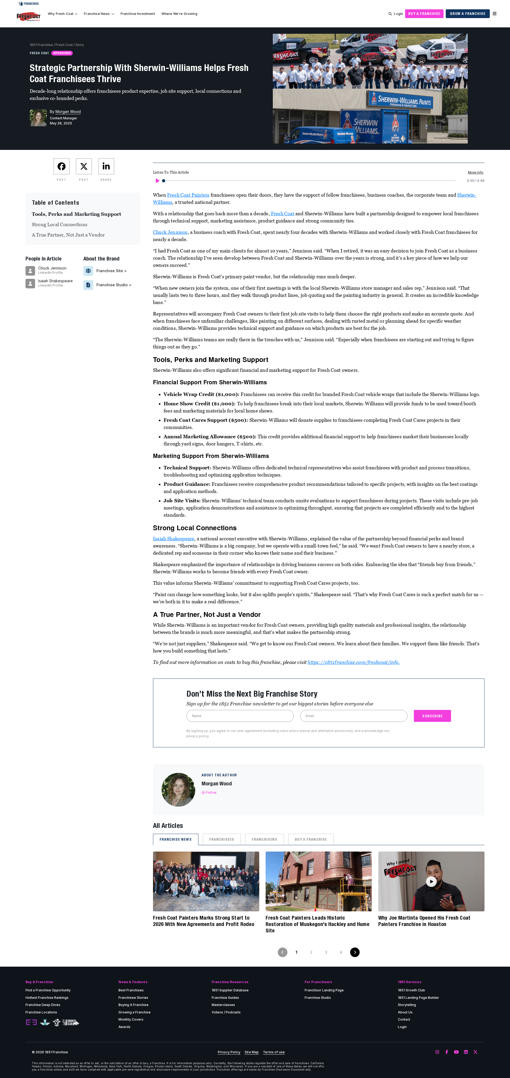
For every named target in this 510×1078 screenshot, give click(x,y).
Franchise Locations (41, 1012)
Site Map (252, 1052)
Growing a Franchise (134, 1012)
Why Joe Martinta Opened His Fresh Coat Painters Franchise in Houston (424, 921)
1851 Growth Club (411, 990)
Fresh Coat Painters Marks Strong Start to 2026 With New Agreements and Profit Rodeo (203, 921)
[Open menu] (494, 13)
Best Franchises (131, 990)
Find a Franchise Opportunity (48, 990)
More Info (475, 172)
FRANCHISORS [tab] (264, 839)
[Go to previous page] (282, 952)
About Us (405, 1012)
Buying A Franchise (133, 1005)
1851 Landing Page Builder (418, 998)
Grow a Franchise (468, 13)
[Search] (390, 13)
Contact (404, 1019)
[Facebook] (446, 1052)
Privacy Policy (229, 1052)
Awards (124, 1027)
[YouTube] (456, 1052)
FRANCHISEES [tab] (221, 839)
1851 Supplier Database (230, 990)
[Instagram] (437, 1052)
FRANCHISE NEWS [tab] (176, 839)
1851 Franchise (41, 45)
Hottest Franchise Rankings (47, 998)
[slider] (164, 181)
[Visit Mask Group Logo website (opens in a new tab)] (57, 1022)
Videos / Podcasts (226, 1012)
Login (398, 14)
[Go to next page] (355, 952)
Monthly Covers (130, 1019)
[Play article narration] (157, 180)
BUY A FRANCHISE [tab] (311, 839)
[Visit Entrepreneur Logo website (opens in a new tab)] (31, 1022)
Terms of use (274, 1052)
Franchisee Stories (133, 998)
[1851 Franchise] (29, 16)
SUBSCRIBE (432, 716)
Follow (211, 792)
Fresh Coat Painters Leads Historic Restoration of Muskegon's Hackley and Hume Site (317, 924)
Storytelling (407, 1005)
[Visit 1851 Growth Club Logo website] (71, 1022)
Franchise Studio (318, 998)
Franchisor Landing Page (324, 990)
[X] (475, 1052)
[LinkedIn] (466, 1052)
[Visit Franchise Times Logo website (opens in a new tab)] (45, 1022)
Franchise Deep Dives (43, 1005)
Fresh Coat (64, 45)
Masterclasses (223, 1005)
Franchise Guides (225, 998)
